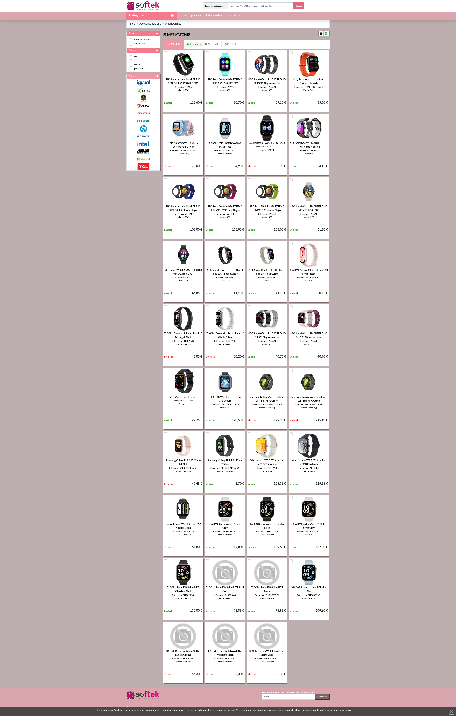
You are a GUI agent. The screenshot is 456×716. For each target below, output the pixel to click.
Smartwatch (139, 44)
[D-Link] (143, 121)
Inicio (132, 24)
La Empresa (191, 15)
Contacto (233, 15)
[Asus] (143, 151)
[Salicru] (143, 113)
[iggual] (143, 83)
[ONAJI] (143, 98)
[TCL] (143, 167)
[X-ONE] (143, 90)
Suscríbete (322, 697)
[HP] (143, 129)
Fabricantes (214, 15)
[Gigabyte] (143, 136)
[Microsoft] (143, 159)
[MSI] (143, 106)
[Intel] (143, 144)
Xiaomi (137, 65)
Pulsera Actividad (142, 39)
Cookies (165, 707)
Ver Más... (140, 69)
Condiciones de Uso (148, 707)
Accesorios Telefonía (150, 24)
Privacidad (131, 707)
